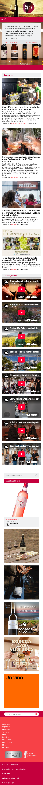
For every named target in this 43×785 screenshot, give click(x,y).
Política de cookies (11, 42)
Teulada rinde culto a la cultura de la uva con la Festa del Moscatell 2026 (19, 259)
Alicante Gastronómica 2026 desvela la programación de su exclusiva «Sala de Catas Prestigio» (21, 213)
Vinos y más (6, 739)
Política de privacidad (10, 778)
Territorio (5, 732)
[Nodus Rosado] (21, 500)
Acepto (28, 42)
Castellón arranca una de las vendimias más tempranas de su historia (21, 108)
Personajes (6, 729)
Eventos (14, 224)
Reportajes (6, 726)
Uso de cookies (8, 782)
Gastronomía (7, 742)
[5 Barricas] (28, 7)
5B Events (6, 747)
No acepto (35, 42)
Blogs (4, 745)
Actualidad (14, 177)
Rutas (4, 734)
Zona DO (5, 737)
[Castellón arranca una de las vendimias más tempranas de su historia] (21, 91)
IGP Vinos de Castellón (18, 123)
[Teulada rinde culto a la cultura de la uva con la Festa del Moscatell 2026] (21, 242)
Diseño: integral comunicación (14, 769)
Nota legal (6, 773)
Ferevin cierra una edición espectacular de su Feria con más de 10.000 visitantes (21, 159)
